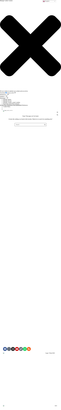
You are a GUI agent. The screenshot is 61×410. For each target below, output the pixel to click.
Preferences (10, 105)
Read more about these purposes (11, 103)
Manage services (7, 101)
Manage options (7, 99)
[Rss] (29, 349)
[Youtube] (17, 349)
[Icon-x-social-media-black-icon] (9, 349)
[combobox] (29, 124)
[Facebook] (5, 349)
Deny (5, 105)
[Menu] (57, 112)
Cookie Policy (6, 106)
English (47, 1)
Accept (2, 105)
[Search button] (44, 124)
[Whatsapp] (25, 349)
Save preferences (17, 105)
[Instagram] (13, 349)
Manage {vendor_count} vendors (11, 102)
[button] (30, 45)
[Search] (57, 114)
